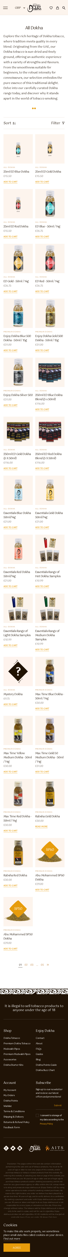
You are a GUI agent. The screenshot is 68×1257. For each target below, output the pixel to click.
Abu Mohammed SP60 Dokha (49, 878)
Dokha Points (10, 1101)
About (39, 1043)
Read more (41, 826)
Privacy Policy (46, 1124)
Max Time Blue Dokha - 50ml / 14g (49, 696)
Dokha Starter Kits (13, 1065)
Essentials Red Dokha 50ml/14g (16, 574)
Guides (39, 1054)
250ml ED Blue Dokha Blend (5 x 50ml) (48, 397)
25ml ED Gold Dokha (48, 172)
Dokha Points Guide (46, 1065)
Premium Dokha (12, 332)
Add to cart (10, 181)
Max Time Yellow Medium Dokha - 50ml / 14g (17, 757)
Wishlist (7, 1106)
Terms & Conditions (14, 1111)
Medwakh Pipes (11, 1049)
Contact (40, 1038)
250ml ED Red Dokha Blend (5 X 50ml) (48, 456)
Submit (58, 1105)
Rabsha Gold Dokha (47, 817)
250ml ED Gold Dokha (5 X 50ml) (17, 456)
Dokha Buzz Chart (45, 1070)
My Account (9, 1090)
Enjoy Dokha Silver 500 (18, 395)
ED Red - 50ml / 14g (47, 281)
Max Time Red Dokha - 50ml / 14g (17, 819)
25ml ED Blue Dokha (16, 172)
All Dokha (9, 167)
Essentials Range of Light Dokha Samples (17, 633)
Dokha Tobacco (11, 1038)
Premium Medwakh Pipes (16, 1054)
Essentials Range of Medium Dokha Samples (47, 635)
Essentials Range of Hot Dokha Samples (48, 574)
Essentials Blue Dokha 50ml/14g (17, 515)
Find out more (11, 1239)
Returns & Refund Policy (16, 1122)
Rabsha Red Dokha (15, 876)
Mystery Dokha (12, 694)
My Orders (9, 1095)
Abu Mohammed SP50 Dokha (17, 937)
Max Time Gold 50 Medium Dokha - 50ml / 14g (49, 757)
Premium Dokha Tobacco (16, 1043)
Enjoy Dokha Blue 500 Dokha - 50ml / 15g (17, 338)
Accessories (9, 1060)
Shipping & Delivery (13, 1117)
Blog (38, 1060)
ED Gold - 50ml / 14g (16, 281)
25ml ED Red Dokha (15, 227)
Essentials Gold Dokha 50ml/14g (49, 515)
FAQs (38, 1049)
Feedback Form (11, 1127)
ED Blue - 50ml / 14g (47, 227)
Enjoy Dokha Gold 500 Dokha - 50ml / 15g (49, 338)
